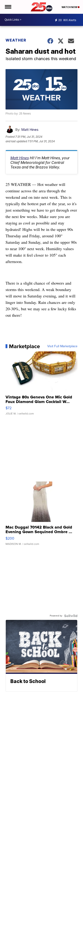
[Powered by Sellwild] (70, 615)
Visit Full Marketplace (62, 346)
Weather (16, 40)
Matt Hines (30, 129)
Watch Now (70, 7)
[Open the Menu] (7, 7)
